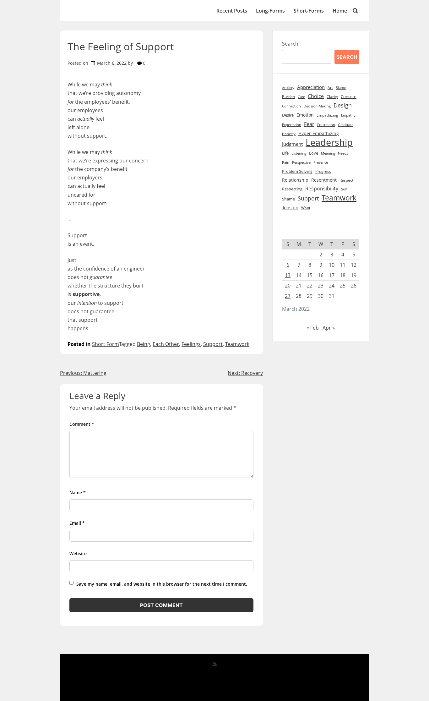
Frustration (326, 125)
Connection (291, 106)
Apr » (329, 327)
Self (344, 189)
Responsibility (321, 188)
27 (288, 296)
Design (343, 105)
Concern (348, 96)
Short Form (105, 344)
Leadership (329, 142)
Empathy (348, 115)
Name (77, 493)
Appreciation (311, 87)
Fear (309, 124)
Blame (341, 87)
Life (285, 153)
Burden (288, 96)
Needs (343, 153)
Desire (288, 115)
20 (288, 285)
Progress (323, 171)
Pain (285, 162)
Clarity (332, 96)
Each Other (166, 344)
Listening (298, 153)
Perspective (301, 162)
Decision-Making (317, 106)
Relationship (295, 180)
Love (313, 153)
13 (288, 275)
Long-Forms (270, 10)
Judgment (292, 144)
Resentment (324, 180)
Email (77, 523)
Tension (290, 207)
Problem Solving (297, 171)
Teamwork (237, 344)
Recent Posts (231, 10)
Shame (288, 199)
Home (340, 10)
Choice (316, 96)
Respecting (292, 189)
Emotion (305, 115)
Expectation (291, 125)
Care (301, 96)
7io (214, 663)
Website (78, 553)
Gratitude (345, 125)
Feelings (191, 344)
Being (143, 344)
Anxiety (288, 87)
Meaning (328, 153)
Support (213, 344)
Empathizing (327, 115)
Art (330, 87)
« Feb (313, 327)
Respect (346, 180)
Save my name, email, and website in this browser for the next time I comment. (161, 584)
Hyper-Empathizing (318, 133)
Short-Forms (309, 10)
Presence (320, 162)
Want (305, 208)
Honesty (289, 134)
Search (290, 43)
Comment (81, 424)
